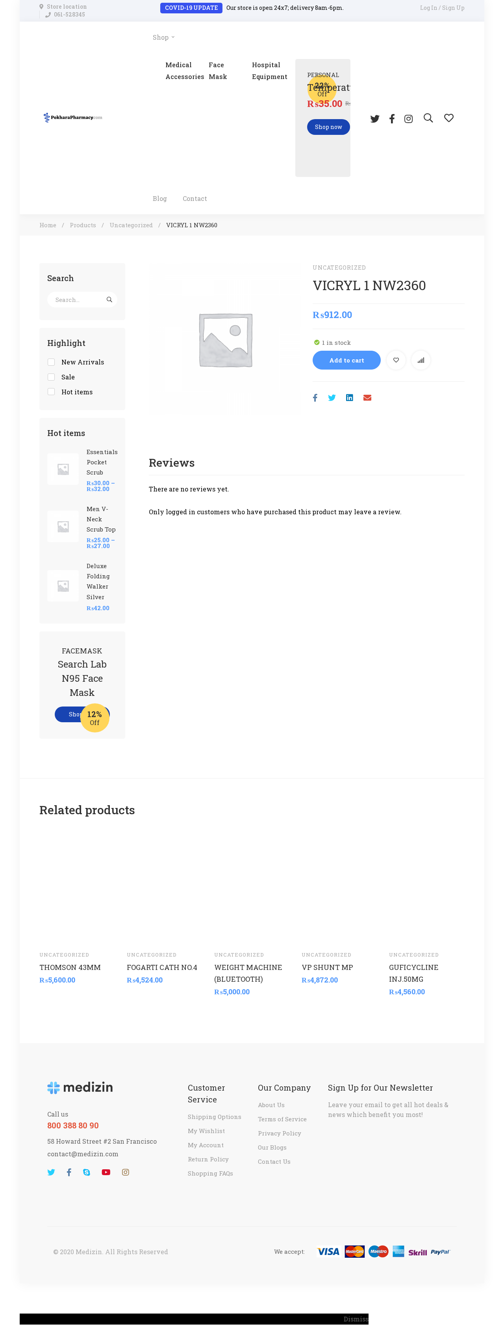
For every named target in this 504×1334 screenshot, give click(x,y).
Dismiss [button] (356, 1319)
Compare (420, 360)
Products (83, 225)
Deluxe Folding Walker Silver (98, 581)
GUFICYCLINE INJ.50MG (414, 972)
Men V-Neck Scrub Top (101, 519)
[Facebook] (392, 118)
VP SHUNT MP (327, 967)
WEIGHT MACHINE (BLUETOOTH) (248, 972)
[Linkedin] (350, 398)
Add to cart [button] (52, 932)
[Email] (367, 398)
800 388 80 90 (73, 1125)
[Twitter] (375, 118)
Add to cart (346, 360)
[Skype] (86, 1172)
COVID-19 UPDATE (191, 7)
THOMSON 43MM (70, 967)
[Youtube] (106, 1172)
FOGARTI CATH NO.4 (162, 967)
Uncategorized (131, 225)
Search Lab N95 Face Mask (82, 678)
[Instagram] (408, 118)
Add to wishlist (396, 360)
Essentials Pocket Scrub (102, 462)
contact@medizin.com (83, 1154)
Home (47, 225)
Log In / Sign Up (442, 7)
